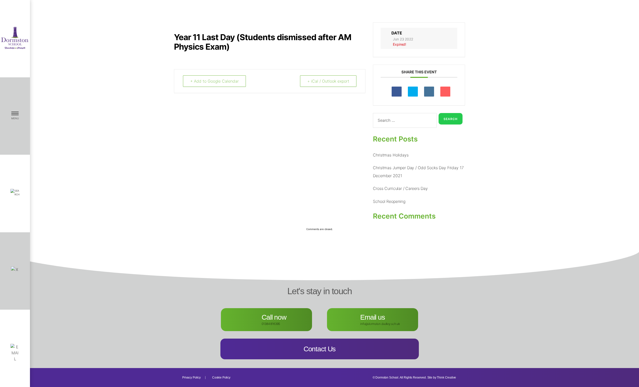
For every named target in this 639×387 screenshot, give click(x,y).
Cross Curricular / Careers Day (400, 188)
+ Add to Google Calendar (214, 81)
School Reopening (389, 201)
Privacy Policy (191, 377)
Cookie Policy (221, 377)
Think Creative (446, 377)
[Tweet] (413, 92)
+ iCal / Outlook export (328, 81)
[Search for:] (404, 121)
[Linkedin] (429, 92)
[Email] (445, 92)
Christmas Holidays (390, 154)
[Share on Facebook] (397, 92)
